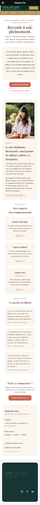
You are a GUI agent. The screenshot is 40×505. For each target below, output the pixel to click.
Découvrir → (20, 235)
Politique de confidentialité (13, 447)
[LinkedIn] (32, 492)
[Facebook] (27, 492)
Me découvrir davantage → (15, 195)
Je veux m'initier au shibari (20, 91)
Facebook (16, 435)
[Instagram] (22, 492)
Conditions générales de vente (14, 443)
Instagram (8, 435)
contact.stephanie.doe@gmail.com (16, 423)
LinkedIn (23, 435)
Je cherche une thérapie (20, 84)
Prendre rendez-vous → (20, 398)
